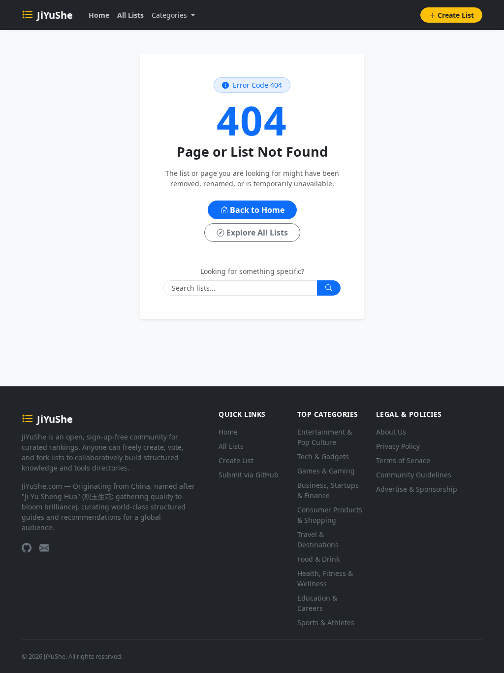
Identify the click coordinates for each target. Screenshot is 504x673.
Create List (456, 15)
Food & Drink (318, 559)
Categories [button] (170, 15)
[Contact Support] (44, 547)
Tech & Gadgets (323, 456)
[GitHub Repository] (27, 547)
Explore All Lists (257, 232)
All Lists (130, 15)
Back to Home (257, 209)
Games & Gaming (326, 470)
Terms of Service (403, 460)
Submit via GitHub (249, 474)
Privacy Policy (398, 446)
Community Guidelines (413, 474)
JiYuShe (55, 15)
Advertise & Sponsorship (416, 489)
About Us (391, 432)
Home (99, 15)
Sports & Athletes (325, 622)
